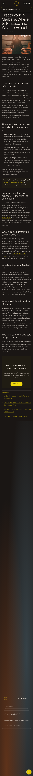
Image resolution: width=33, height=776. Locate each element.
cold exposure (6, 217)
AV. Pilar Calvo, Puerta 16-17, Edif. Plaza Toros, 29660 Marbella (17, 714)
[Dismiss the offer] (29, 9)
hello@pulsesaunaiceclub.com (22, 720)
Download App (22, 698)
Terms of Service (8, 725)
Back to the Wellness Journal (17, 416)
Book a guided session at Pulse (13, 182)
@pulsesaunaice (9, 720)
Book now (27, 3)
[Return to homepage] (16, 3)
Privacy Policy (17, 725)
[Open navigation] (3, 3)
